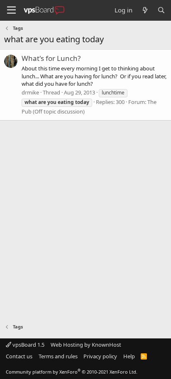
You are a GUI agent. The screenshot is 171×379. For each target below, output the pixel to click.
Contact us (19, 356)
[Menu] (11, 10)
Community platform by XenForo (71, 372)
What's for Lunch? (51, 58)
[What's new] (145, 10)
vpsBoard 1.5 (27, 344)
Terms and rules (58, 356)
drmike (30, 92)
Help (129, 356)
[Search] (161, 10)
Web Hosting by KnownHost (86, 344)
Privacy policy (100, 356)
